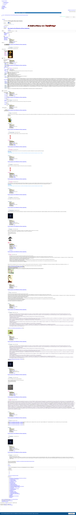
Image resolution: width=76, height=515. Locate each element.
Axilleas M (6, 82)
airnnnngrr (6, 65)
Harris (10, 254)
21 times (14, 144)
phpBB (6, 502)
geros (8, 283)
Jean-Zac (5, 55)
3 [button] (9, 472)
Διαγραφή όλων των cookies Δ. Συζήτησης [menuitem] (7, 500)
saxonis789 (6, 64)
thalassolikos (9, 427)
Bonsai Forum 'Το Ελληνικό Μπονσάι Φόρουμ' (12, 499)
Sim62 (10, 399)
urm (5, 70)
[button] (9, 36)
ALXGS (6, 76)
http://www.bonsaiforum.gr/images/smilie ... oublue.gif (16, 424)
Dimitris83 (6, 86)
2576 (14, 61)
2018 (14, 370)
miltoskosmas (6, 83)
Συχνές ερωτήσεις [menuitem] (4, 7)
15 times (14, 394)
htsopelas (6, 73)
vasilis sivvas (6, 77)
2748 (14, 142)
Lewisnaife (5, 95)
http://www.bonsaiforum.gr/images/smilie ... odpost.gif (16, 266)
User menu (3, 19)
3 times (14, 42)
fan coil (9, 411)
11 (13, 106)
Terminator (9, 155)
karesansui (11, 149)
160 (13, 203)
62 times (14, 177)
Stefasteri (10, 69)
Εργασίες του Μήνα (18, 12)
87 (13, 125)
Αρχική (3, 499)
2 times (14, 95)
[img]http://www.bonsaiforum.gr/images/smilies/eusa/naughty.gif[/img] (25, 461)
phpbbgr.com (9, 504)
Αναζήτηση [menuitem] (4, 4)
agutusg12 (5, 102)
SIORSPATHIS (10, 201)
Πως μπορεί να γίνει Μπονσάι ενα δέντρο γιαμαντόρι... (19, 28)
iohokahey (9, 219)
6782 (14, 245)
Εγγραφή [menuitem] (3, 8)
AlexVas (5, 100)
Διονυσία (6, 87)
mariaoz (5, 66)
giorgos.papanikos (6, 79)
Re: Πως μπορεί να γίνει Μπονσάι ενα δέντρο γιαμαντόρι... (17, 44)
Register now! (5, 26)
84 (13, 429)
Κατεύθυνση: (29, 467)
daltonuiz (6, 63)
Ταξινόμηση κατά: (19, 467)
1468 (14, 393)
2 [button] (9, 34)
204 (13, 93)
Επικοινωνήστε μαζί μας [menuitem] (5, 501)
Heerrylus (6, 72)
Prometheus (9, 38)
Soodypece (6, 69)
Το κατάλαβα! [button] (71, 513)
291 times (14, 63)
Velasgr (5, 85)
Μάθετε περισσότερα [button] (35, 513)
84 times (14, 395)
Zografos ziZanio (10, 123)
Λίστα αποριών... (24, 12)
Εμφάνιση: (9, 467)
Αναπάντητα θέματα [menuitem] (6, 2)
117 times (14, 247)
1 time (14, 224)
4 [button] (9, 35)
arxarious (9, 335)
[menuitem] (3, 6)
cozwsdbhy (5, 98)
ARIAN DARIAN (5, 74)
